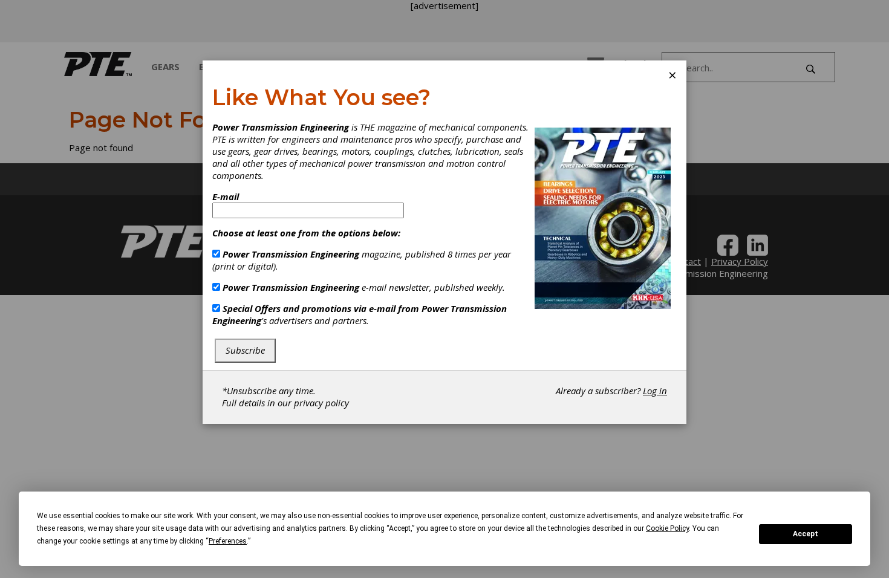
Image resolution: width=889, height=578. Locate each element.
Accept (805, 534)
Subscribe (245, 350)
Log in (655, 391)
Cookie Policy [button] (667, 528)
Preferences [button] (228, 541)
